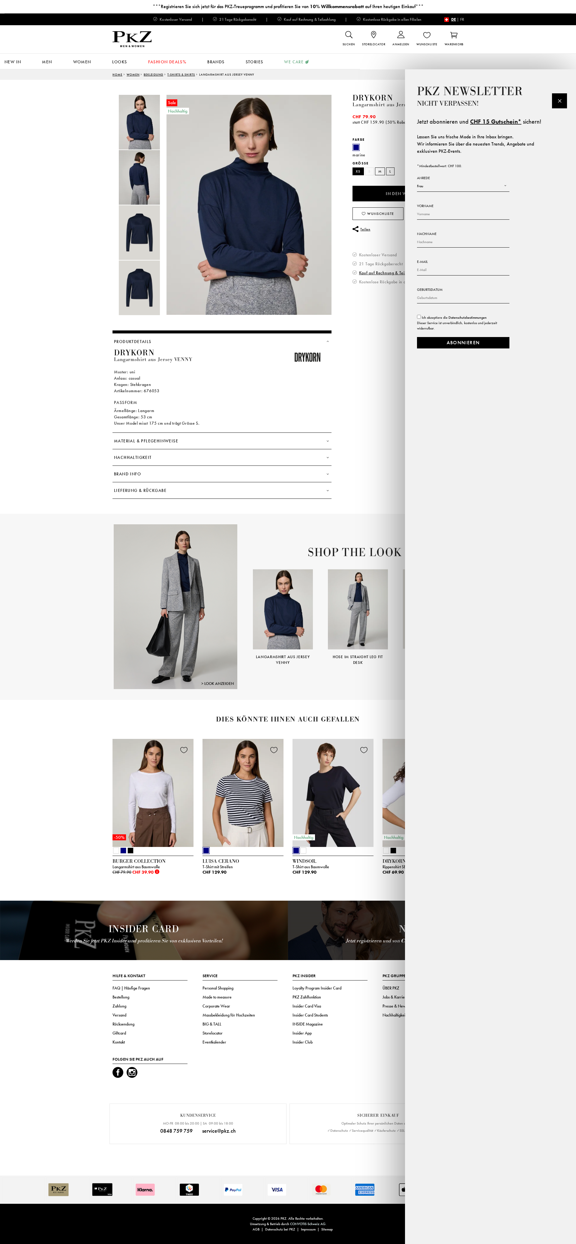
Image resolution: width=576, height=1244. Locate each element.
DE (453, 19)
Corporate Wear (216, 1006)
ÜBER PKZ (390, 988)
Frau (420, 186)
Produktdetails (133, 341)
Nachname (426, 233)
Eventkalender (214, 1042)
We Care (294, 62)
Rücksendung (123, 1024)
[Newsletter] (559, 100)
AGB (256, 1229)
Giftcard (119, 1033)
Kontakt (118, 1042)
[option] (145, 122)
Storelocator (212, 1033)
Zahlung (119, 1006)
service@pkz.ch (219, 1130)
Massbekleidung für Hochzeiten (228, 1015)
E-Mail (422, 261)
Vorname (425, 205)
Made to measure (217, 997)
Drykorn (372, 98)
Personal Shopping (217, 988)
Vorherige (245, 608)
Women (82, 62)
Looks (119, 62)
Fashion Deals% (167, 62)
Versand (119, 1015)
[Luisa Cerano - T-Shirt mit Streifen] (243, 791)
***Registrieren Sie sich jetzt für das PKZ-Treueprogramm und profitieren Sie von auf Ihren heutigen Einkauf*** (288, 6)
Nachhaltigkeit (133, 457)
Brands (215, 62)
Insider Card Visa (306, 1006)
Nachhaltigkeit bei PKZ (401, 1015)
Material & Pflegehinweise (146, 441)
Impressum (308, 1229)
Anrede (423, 178)
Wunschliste (380, 213)
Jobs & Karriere (395, 997)
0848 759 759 (176, 1130)
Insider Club (302, 1042)
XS (358, 171)
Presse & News (394, 1006)
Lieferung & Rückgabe (140, 490)
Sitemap (327, 1229)
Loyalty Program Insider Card (316, 988)
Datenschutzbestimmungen (467, 317)
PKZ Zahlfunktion (306, 997)
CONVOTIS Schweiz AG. (308, 1223)
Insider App (302, 1033)
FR (462, 19)
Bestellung (120, 997)
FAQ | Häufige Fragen (131, 988)
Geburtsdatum (429, 289)
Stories (254, 62)
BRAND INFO (127, 474)
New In (12, 62)
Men (47, 62)
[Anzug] (175, 606)
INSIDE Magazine (307, 1024)
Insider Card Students (310, 1015)
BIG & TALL (211, 1024)
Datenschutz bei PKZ (280, 1229)
